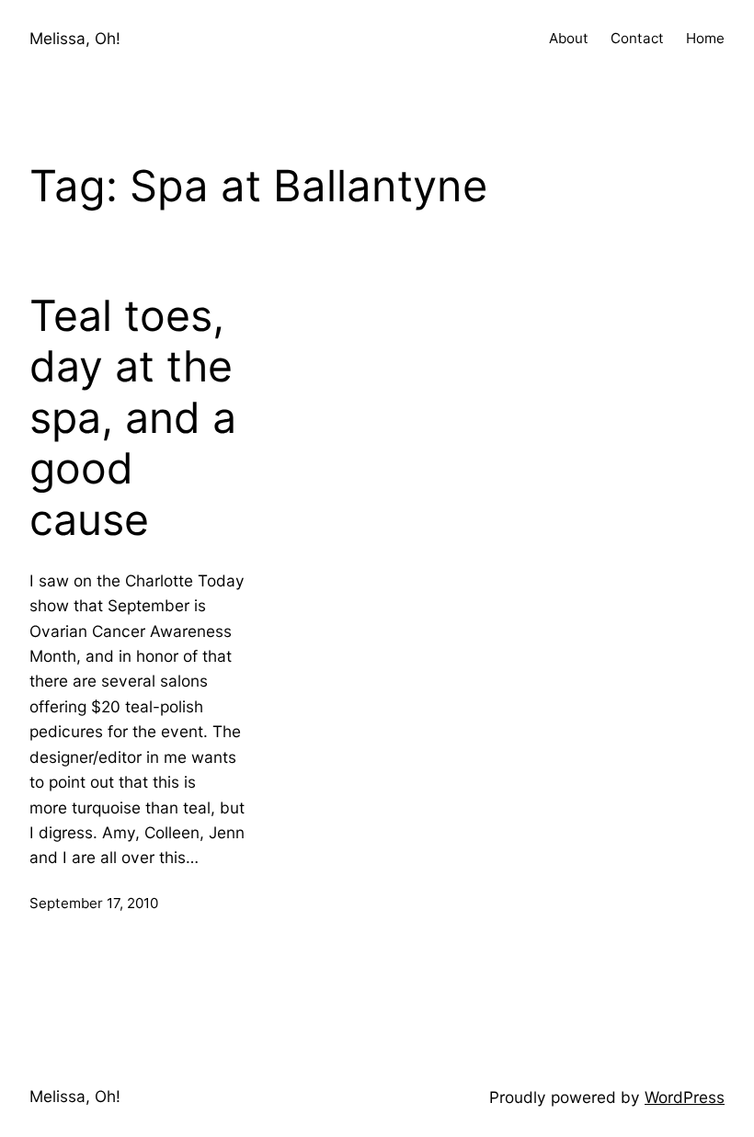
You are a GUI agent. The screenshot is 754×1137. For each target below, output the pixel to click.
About (568, 38)
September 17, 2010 (93, 903)
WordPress (685, 1097)
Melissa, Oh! (74, 38)
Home (705, 38)
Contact (637, 38)
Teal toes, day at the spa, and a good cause (132, 418)
